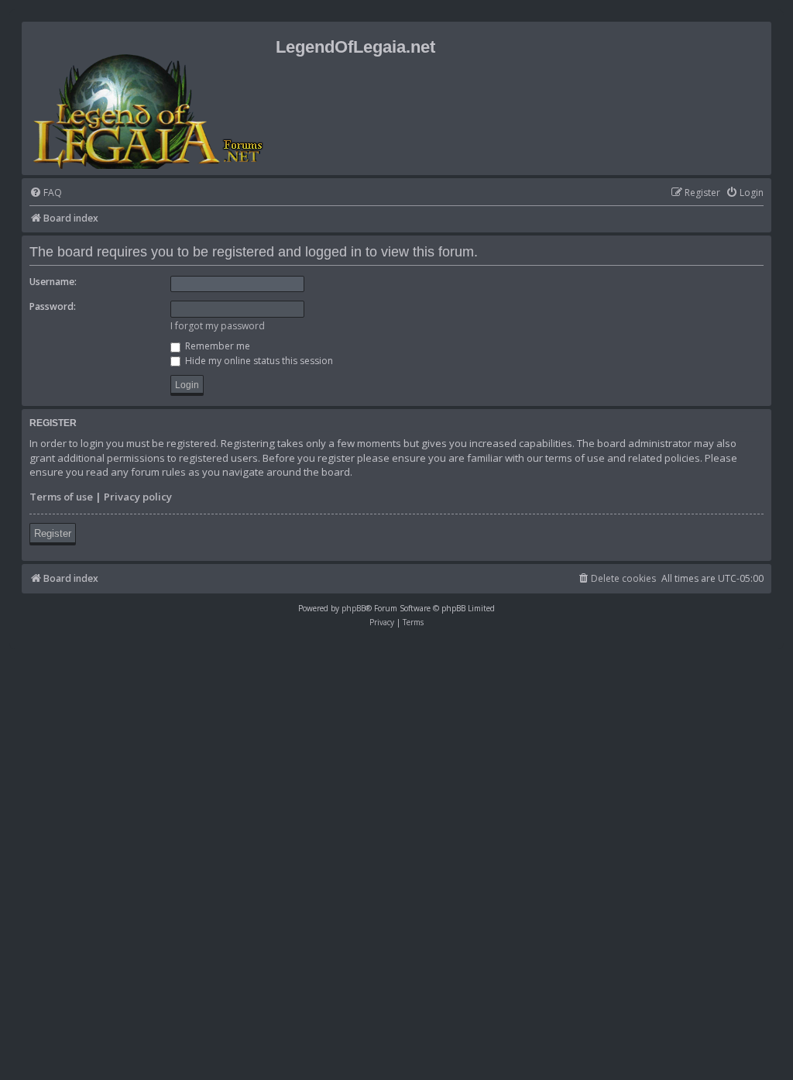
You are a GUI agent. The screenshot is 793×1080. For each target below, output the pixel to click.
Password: (52, 306)
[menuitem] (45, 193)
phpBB (354, 608)
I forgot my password (217, 326)
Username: (53, 281)
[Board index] (151, 98)
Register (52, 533)
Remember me (216, 346)
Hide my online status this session (258, 360)
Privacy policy (138, 497)
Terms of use (61, 497)
